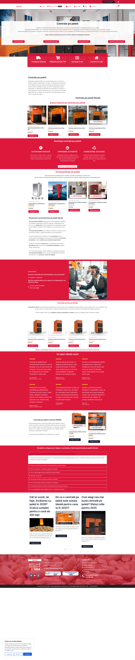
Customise (9, 654)
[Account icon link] (118, 1)
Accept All (27, 654)
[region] (18, 648)
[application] (62, 6)
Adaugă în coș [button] (33, 135)
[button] (108, 2)
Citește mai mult (94, 134)
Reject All (18, 654)
